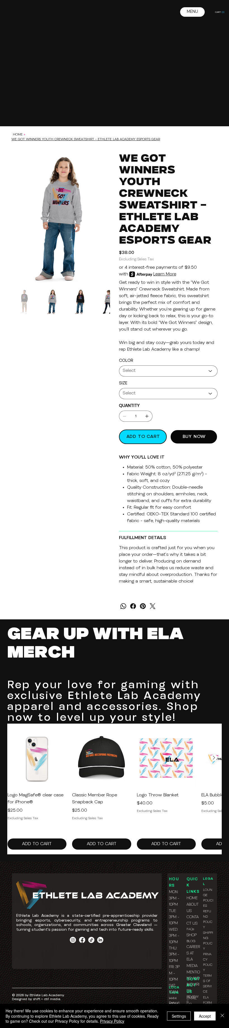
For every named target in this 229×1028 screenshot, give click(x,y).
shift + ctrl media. (47, 999)
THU (172, 948)
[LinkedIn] (100, 940)
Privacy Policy (112, 1021)
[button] (220, 12)
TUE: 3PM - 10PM (174, 917)
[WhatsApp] (123, 606)
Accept (205, 1016)
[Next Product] (214, 757)
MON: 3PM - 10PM (174, 898)
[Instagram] (73, 940)
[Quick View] (37, 757)
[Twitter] (152, 606)
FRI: (172, 967)
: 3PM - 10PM (174, 936)
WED (173, 930)
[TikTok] (91, 940)
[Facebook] (133, 606)
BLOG (191, 941)
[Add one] (146, 416)
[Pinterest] (143, 606)
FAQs (190, 929)
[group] (114, 789)
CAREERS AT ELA (193, 953)
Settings (179, 1016)
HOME (192, 898)
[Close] (222, 1016)
